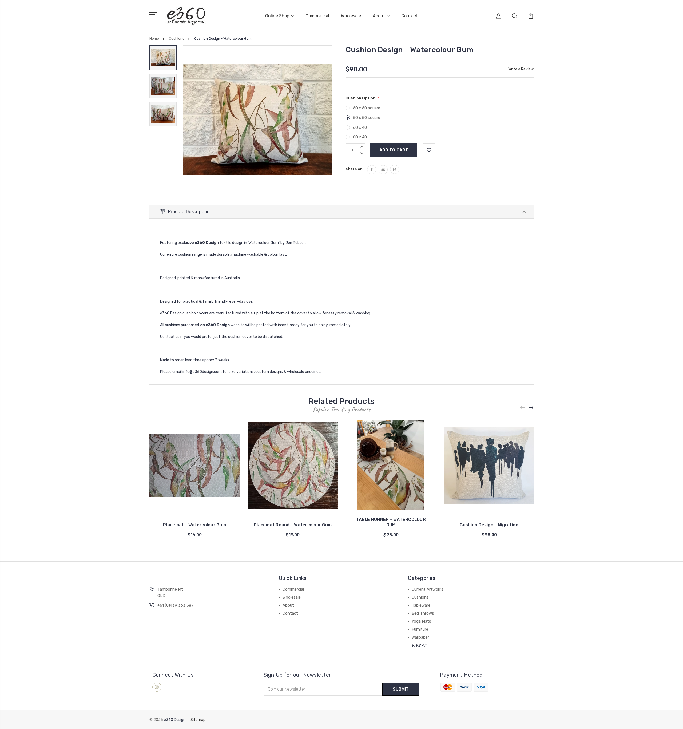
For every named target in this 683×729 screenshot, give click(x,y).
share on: (355, 169)
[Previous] (522, 408)
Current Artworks (427, 589)
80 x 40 (360, 137)
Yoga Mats (421, 621)
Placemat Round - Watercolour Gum (293, 524)
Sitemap (197, 720)
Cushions (420, 597)
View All (419, 645)
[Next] (531, 408)
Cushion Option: (362, 98)
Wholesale (351, 15)
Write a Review (521, 69)
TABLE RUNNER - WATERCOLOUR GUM (391, 522)
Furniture (420, 629)
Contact (409, 15)
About (379, 15)
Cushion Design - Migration (489, 524)
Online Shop (277, 15)
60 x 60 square (366, 108)
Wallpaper (420, 637)
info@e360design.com (202, 372)
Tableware (421, 605)
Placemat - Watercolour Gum (194, 524)
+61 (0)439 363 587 (175, 605)
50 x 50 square (366, 117)
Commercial (317, 15)
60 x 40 (360, 127)
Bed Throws (423, 613)
